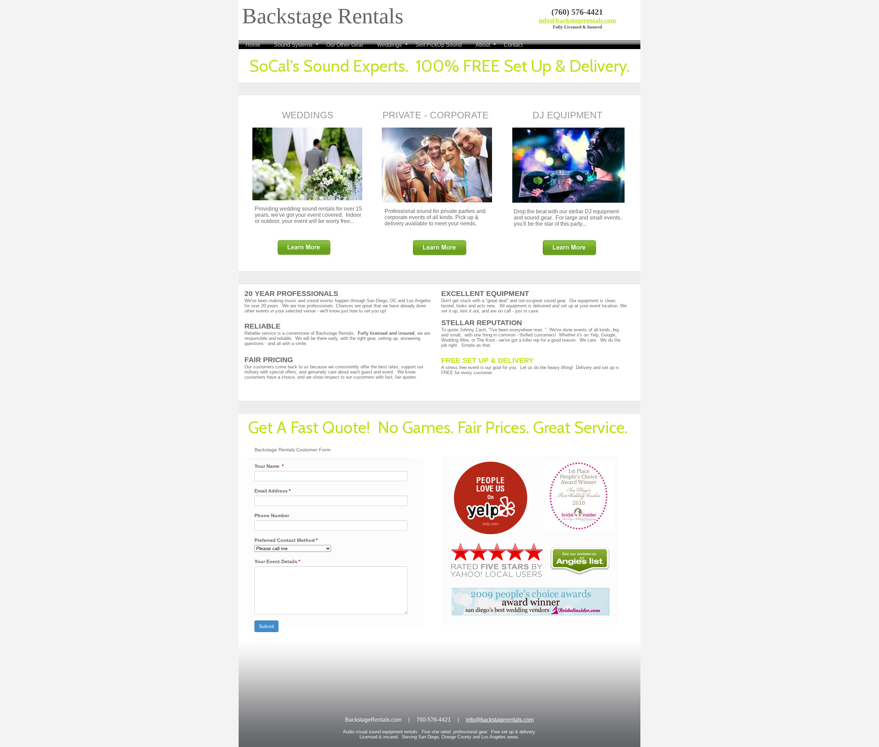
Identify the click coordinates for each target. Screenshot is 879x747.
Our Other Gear (344, 45)
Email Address (272, 491)
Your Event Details (277, 561)
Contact (513, 45)
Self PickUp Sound (438, 45)
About (483, 45)
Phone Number (271, 515)
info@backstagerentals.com (577, 20)
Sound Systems (293, 45)
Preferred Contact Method (286, 540)
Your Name (269, 466)
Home (253, 45)
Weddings (389, 45)
